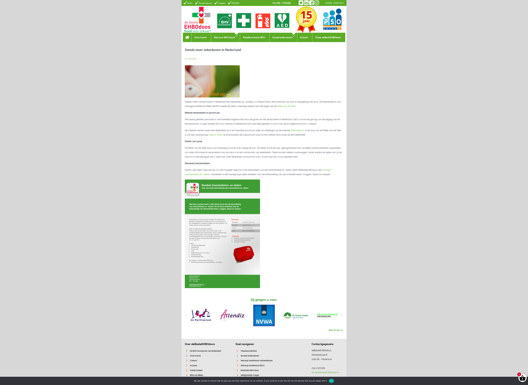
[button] (186, 315)
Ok (331, 381)
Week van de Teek (286, 106)
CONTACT (338, 3)
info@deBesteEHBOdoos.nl (325, 372)
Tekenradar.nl (297, 130)
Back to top (334, 330)
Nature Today (216, 134)
